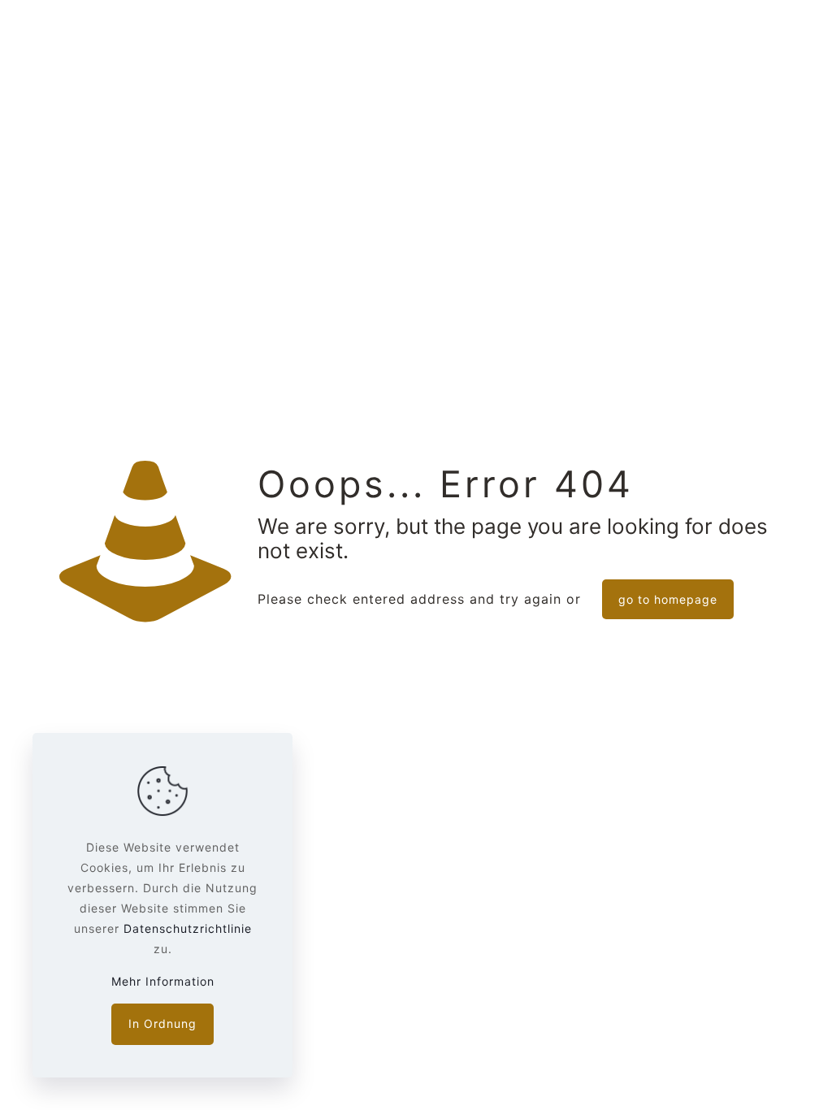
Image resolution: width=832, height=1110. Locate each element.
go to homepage (667, 599)
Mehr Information (162, 981)
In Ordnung (162, 1023)
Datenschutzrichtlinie (188, 928)
